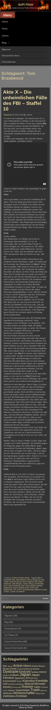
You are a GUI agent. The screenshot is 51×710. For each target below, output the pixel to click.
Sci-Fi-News (9, 635)
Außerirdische (21, 580)
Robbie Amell (24, 588)
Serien (5, 36)
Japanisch (19, 678)
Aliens (27, 665)
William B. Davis (40, 590)
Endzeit (24, 671)
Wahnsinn (43, 690)
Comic (13, 668)
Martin (29, 115)
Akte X (39, 578)
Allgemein (6, 49)
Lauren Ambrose (14, 586)
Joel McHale (38, 584)
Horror (42, 671)
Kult (5, 586)
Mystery (39, 586)
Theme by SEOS (26, 707)
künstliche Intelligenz (16, 684)
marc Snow (25, 586)
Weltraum (8, 693)
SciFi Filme (25, 4)
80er (5, 666)
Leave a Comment (17, 592)
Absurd (10, 666)
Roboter (27, 687)
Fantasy (35, 672)
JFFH (27, 678)
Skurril (5, 690)
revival (15, 588)
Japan (25, 674)
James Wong (28, 584)
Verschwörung (28, 590)
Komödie (42, 680)
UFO (14, 590)
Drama (36, 669)
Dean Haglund (28, 582)
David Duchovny (15, 582)
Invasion (14, 674)
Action (18, 665)
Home (5, 22)
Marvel (29, 683)
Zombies (21, 696)
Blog (4, 43)
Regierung (8, 588)
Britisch (42, 666)
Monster (39, 683)
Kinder (19, 681)
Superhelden (22, 690)
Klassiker (29, 680)
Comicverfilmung (24, 669)
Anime (35, 666)
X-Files (6, 592)
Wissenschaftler (24, 693)
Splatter (11, 690)
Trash (35, 690)
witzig (38, 693)
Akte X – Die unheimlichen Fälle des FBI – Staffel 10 (25, 100)
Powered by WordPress (39, 705)
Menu (7, 15)
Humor (6, 675)
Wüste (43, 693)
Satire (37, 686)
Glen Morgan (17, 584)
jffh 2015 (34, 678)
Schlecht (44, 687)
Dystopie (11, 671)
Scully (32, 588)
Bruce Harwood (33, 580)
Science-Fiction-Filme (13, 641)
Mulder (33, 586)
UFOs (19, 590)
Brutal (6, 668)
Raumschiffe (16, 687)
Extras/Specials (9, 62)
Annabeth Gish (9, 580)
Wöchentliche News (10, 55)
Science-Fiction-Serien (21, 578)
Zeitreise (9, 696)
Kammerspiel (9, 681)
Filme (5, 29)
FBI (36, 582)
